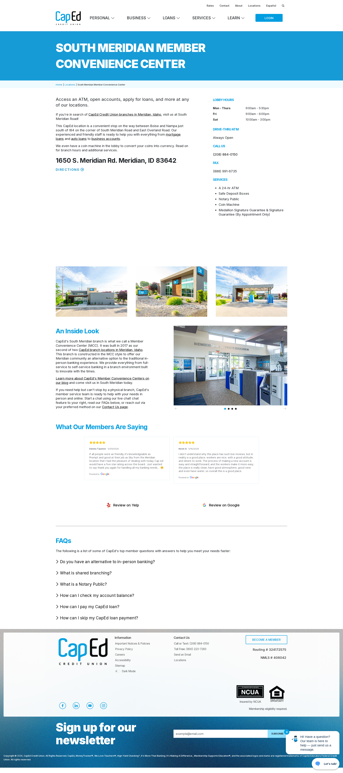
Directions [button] (68, 169)
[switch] (117, 671)
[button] (122, 505)
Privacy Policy (124, 649)
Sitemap (120, 665)
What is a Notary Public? (83, 584)
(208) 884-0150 (225, 154)
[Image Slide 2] (229, 409)
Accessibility (123, 660)
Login (269, 18)
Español (271, 5)
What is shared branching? (86, 572)
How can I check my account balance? (97, 595)
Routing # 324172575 (269, 649)
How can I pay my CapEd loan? (89, 606)
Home (59, 84)
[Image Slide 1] (225, 409)
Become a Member (266, 639)
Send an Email (182, 654)
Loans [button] (169, 18)
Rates (210, 5)
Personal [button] (100, 18)
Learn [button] (234, 18)
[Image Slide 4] (236, 409)
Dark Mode (129, 671)
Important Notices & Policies (132, 643)
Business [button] (136, 18)
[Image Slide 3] (232, 409)
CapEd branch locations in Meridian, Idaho (111, 350)
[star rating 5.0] (126, 443)
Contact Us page (115, 407)
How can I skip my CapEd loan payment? (99, 617)
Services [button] (201, 18)
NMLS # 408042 (273, 658)
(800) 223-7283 (196, 649)
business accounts (105, 139)
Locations (254, 5)
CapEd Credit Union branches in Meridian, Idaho (124, 114)
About (238, 5)
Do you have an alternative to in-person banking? (107, 561)
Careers (120, 654)
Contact (224, 5)
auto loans (79, 139)
